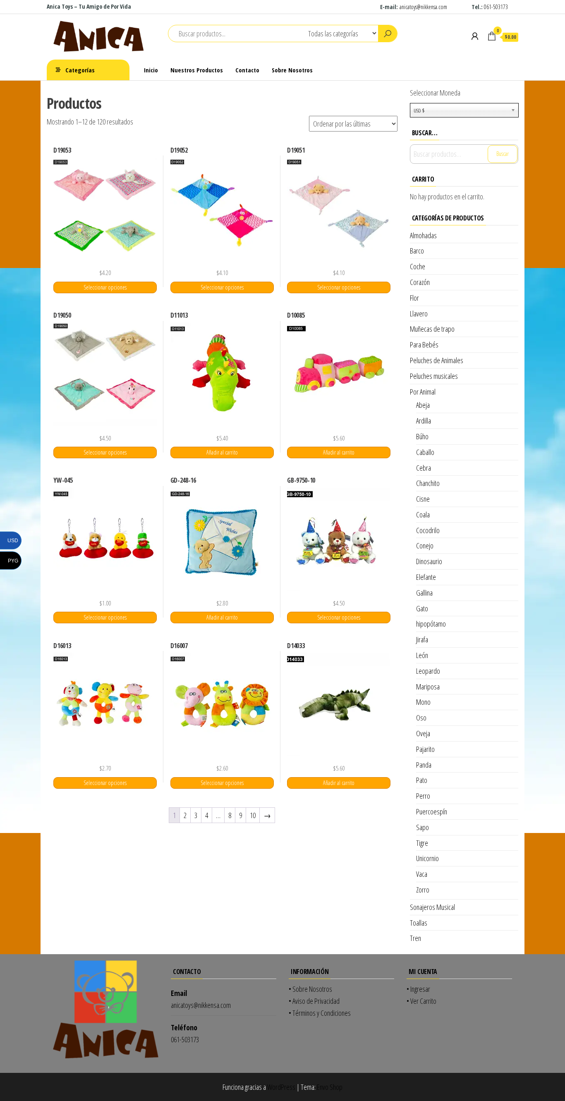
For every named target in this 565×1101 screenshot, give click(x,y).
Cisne (423, 499)
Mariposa (428, 687)
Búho (422, 436)
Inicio (151, 70)
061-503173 (496, 7)
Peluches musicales (434, 376)
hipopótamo (431, 624)
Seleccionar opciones (105, 287)
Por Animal (423, 392)
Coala (423, 514)
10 (253, 815)
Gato (422, 608)
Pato (421, 780)
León (422, 655)
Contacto (247, 70)
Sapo (422, 827)
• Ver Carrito (421, 1001)
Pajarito (425, 749)
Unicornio (427, 858)
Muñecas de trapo (432, 329)
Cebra (423, 468)
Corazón (420, 282)
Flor (414, 298)
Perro (423, 796)
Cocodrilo (428, 530)
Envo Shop (329, 1087)
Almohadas (423, 235)
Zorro (422, 890)
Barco (417, 251)
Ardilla (423, 421)
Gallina (424, 593)
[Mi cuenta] (474, 36)
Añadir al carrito (222, 452)
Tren (415, 938)
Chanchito (428, 483)
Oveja (423, 733)
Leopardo (428, 671)
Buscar (502, 154)
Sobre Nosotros (292, 70)
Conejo (424, 545)
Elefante (426, 577)
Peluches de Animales (436, 360)
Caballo (425, 452)
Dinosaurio (429, 561)
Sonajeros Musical (432, 907)
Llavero (419, 313)
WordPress (281, 1087)
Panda (423, 765)
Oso (421, 718)
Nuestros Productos (196, 70)
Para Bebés (424, 344)
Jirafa (422, 639)
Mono (423, 702)
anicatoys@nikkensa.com (424, 7)
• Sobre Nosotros (310, 989)
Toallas (418, 923)
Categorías (80, 70)
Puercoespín (431, 811)
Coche (417, 266)
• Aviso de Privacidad (314, 1001)
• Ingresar (418, 989)
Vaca (421, 874)
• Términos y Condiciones (320, 1013)
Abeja (423, 405)
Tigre (422, 843)
